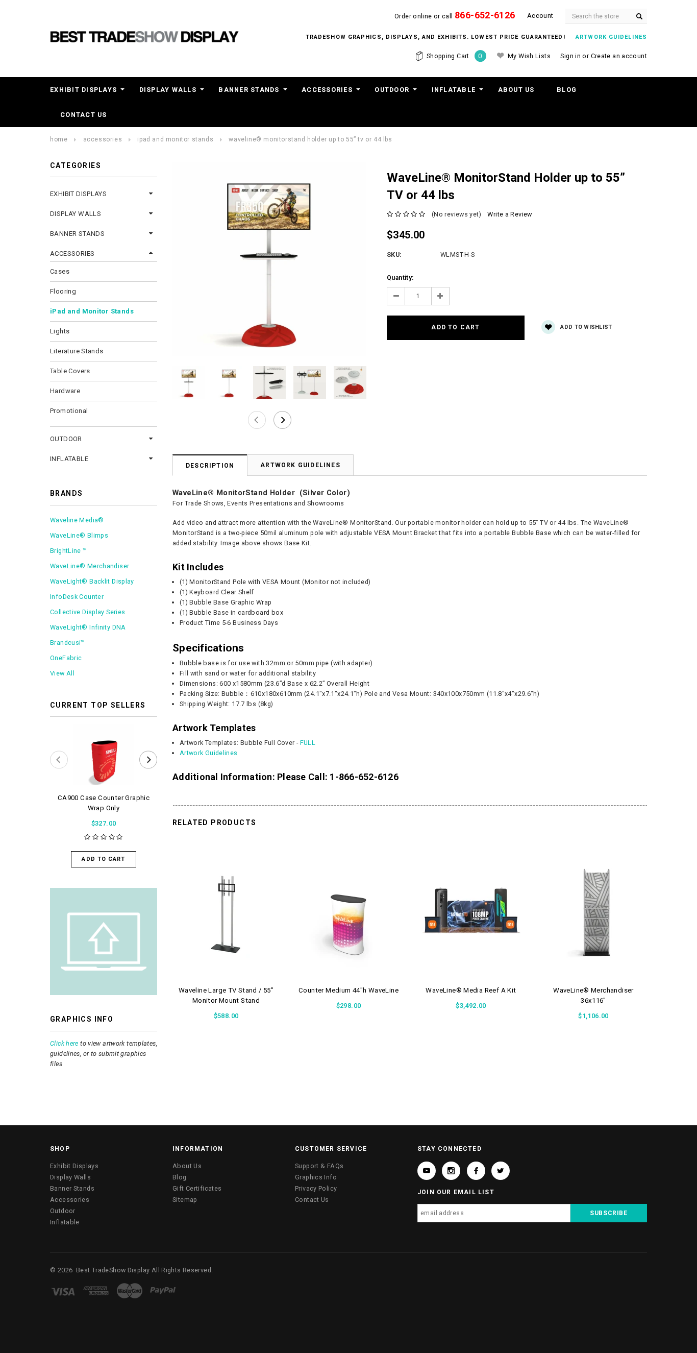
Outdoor (392, 89)
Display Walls (167, 89)
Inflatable (454, 89)
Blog (567, 89)
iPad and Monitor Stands (175, 139)
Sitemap (184, 1199)
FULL (308, 742)
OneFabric (66, 658)
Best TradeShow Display (113, 1270)
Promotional (69, 411)
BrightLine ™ (68, 550)
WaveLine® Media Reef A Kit (471, 990)
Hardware (65, 391)
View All (62, 673)
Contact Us (83, 114)
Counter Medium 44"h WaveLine (348, 990)
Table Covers (70, 371)
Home (58, 139)
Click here (64, 1043)
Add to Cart (103, 859)
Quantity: (400, 277)
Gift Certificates (196, 1188)
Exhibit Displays (83, 89)
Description (210, 465)
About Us (516, 89)
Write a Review (509, 214)
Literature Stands (77, 351)
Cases (59, 271)
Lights (59, 331)
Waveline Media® (77, 520)
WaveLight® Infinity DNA (88, 627)
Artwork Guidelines (300, 465)
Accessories (327, 89)
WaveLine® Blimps (79, 535)
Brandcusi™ (67, 642)
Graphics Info (316, 1177)
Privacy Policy (316, 1188)
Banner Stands (248, 89)
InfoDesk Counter (77, 596)
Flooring (63, 291)
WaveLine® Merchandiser (89, 566)
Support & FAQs (319, 1166)
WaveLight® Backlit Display (92, 581)
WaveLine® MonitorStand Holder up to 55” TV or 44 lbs (310, 139)
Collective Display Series (87, 612)
